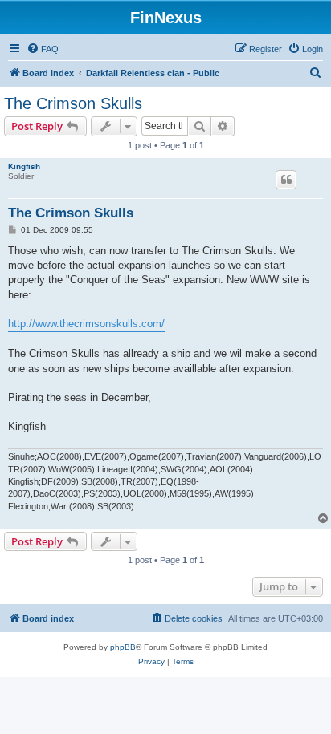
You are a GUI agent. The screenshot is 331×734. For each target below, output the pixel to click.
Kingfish (24, 166)
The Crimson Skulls (73, 103)
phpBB (123, 647)
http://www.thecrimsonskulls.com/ (86, 324)
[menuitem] (43, 49)
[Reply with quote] (286, 179)
